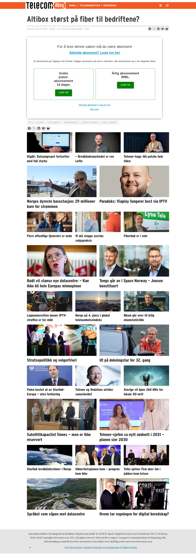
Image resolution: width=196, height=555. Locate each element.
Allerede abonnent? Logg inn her (94, 52)
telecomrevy (54, 123)
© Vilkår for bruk (128, 547)
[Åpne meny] (160, 5)
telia (30, 123)
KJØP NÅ (63, 92)
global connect (109, 123)
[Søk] (167, 5)
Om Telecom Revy (74, 547)
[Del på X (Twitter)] (154, 29)
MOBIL (72, 5)
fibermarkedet (71, 123)
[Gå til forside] (45, 5)
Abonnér (88, 547)
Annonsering (112, 547)
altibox (40, 123)
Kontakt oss (99, 547)
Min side (94, 109)
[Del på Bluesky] (167, 29)
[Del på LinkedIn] (158, 29)
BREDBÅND (109, 5)
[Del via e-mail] (163, 29)
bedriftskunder (90, 123)
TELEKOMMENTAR (90, 5)
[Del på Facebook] (150, 29)
